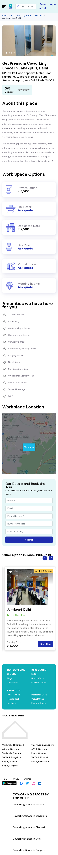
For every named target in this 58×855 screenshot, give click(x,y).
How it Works (37, 678)
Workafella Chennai (11, 753)
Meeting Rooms (38, 703)
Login (52, 4)
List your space (38, 682)
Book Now (46, 644)
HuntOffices (7, 15)
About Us (11, 674)
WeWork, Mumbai (39, 757)
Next (51, 558)
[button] (6, 53)
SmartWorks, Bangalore (42, 745)
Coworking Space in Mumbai (28, 804)
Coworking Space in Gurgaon (29, 850)
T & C (4, 779)
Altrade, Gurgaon (10, 749)
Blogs (9, 678)
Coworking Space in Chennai (29, 827)
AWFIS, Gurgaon (39, 749)
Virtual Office (37, 699)
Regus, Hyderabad (40, 761)
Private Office (13, 694)
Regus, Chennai (38, 753)
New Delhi (38, 15)
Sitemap (28, 779)
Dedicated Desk (39, 694)
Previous (45, 558)
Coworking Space (23, 15)
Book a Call (42, 6)
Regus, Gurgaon (10, 765)
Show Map (29, 447)
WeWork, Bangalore (11, 757)
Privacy (15, 779)
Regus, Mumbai (9, 761)
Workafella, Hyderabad (13, 745)
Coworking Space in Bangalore (30, 816)
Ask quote (25, 210)
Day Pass (11, 703)
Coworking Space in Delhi (27, 838)
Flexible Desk (13, 699)
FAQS (34, 674)
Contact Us (12, 682)
